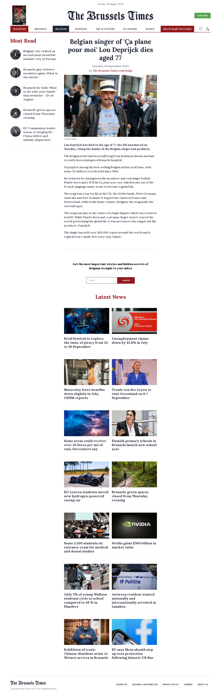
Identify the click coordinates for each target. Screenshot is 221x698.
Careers (188, 684)
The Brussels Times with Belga (112, 70)
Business (81, 29)
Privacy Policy (171, 684)
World (150, 29)
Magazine (19, 29)
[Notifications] (207, 29)
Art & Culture (105, 29)
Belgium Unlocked (177, 29)
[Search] (201, 29)
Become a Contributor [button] (145, 684)
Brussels (40, 29)
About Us (203, 684)
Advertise (121, 684)
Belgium (60, 29)
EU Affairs (130, 29)
